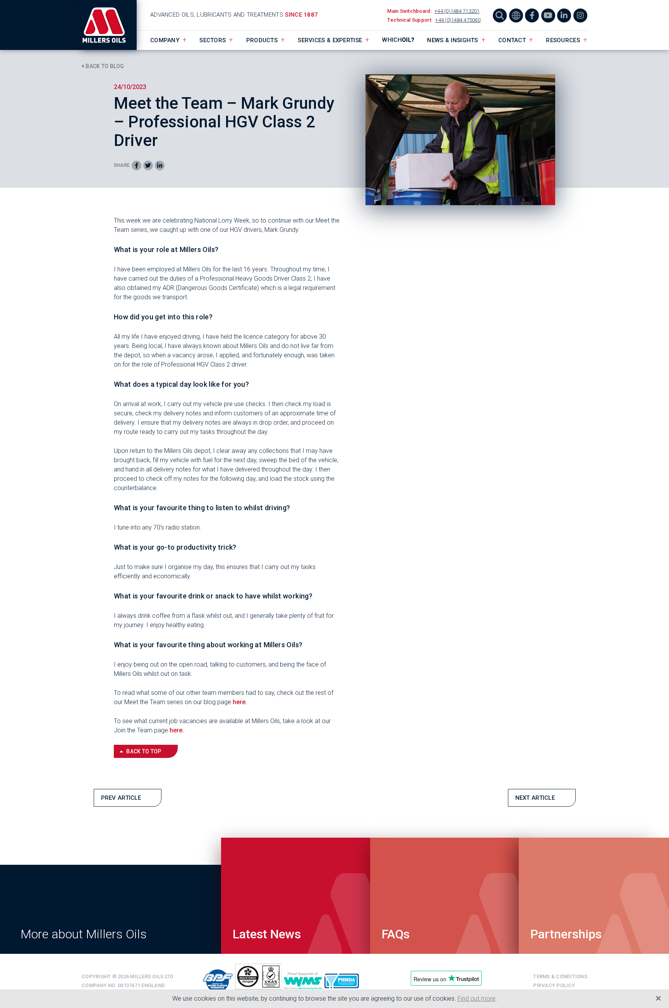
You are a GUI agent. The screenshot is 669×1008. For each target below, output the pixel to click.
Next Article (535, 797)
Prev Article (121, 797)
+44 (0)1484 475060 (457, 20)
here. (240, 702)
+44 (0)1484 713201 (457, 11)
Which (398, 39)
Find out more (477, 998)
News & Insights (452, 40)
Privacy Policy (554, 985)
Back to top (143, 751)
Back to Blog (105, 66)
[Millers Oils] (109, 25)
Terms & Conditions (560, 976)
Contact (512, 40)
